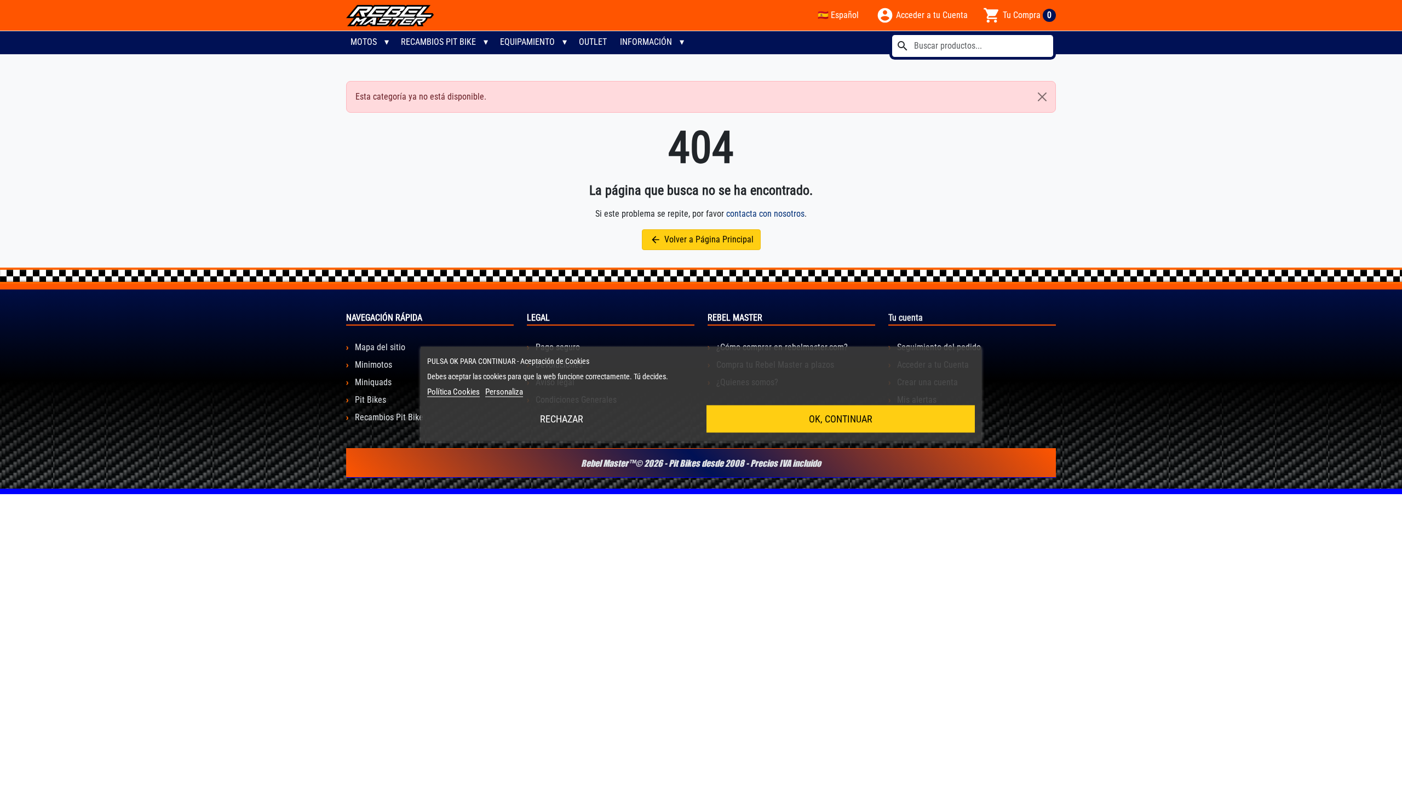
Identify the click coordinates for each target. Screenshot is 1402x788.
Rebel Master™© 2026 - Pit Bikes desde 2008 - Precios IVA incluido (701, 462)
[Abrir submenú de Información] (681, 42)
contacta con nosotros (765, 213)
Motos (363, 42)
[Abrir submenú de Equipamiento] (564, 42)
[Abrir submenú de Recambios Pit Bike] (485, 42)
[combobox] (972, 46)
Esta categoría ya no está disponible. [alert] (420, 96)
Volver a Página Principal (702, 239)
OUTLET (593, 42)
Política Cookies (453, 392)
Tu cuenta (905, 317)
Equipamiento (527, 42)
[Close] (1042, 97)
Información (646, 42)
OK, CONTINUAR (840, 419)
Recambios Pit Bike (438, 42)
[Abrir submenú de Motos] (386, 42)
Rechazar (561, 419)
